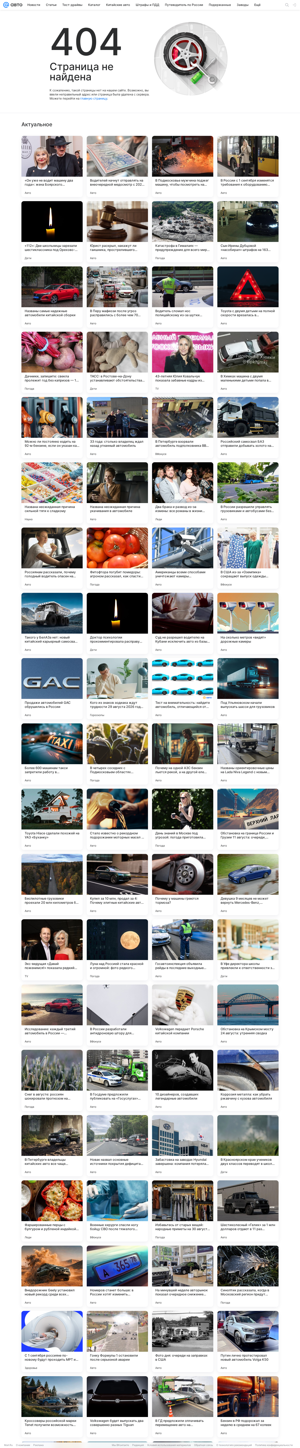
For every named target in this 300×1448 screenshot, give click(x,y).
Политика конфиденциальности (274, 1445)
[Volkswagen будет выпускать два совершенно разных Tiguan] (117, 1406)
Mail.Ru (8, 1445)
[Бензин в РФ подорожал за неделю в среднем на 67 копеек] (248, 1406)
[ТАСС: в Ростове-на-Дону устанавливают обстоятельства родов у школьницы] (117, 362)
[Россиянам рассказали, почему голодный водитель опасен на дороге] (52, 558)
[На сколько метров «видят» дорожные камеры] (248, 623)
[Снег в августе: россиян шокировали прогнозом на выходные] (52, 1080)
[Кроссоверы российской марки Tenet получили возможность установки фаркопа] (52, 1406)
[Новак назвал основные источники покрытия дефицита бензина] (117, 1145)
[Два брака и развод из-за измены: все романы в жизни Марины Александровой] (182, 492)
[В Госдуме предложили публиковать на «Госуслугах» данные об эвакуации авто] (117, 1080)
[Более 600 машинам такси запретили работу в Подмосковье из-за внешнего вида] (52, 754)
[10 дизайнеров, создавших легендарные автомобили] (182, 1080)
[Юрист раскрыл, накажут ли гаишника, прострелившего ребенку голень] (117, 231)
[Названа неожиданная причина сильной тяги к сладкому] (52, 492)
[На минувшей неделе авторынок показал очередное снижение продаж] (182, 1276)
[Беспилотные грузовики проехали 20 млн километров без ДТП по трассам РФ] (52, 884)
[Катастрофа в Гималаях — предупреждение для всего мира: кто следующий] (182, 231)
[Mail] (6, 5)
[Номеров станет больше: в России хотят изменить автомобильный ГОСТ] (117, 1276)
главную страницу (93, 98)
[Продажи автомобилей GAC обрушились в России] (52, 688)
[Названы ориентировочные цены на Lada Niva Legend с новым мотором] (248, 754)
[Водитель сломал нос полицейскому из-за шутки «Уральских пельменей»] (182, 297)
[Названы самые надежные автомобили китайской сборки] (52, 297)
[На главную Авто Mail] (15, 5)
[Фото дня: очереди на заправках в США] (182, 1341)
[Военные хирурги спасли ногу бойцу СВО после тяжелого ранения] (117, 1211)
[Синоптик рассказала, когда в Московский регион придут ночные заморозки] (248, 1276)
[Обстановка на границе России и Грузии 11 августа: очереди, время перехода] (248, 819)
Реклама (38, 1445)
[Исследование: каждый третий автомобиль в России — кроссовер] (52, 1015)
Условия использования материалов (169, 1445)
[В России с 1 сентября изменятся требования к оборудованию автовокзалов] (248, 166)
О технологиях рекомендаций (234, 1445)
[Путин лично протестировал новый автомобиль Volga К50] (248, 1341)
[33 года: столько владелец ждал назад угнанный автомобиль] (117, 427)
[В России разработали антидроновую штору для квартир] (117, 1015)
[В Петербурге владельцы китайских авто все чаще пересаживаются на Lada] (52, 1145)
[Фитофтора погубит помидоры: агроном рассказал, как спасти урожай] (117, 558)
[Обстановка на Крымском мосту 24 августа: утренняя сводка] (248, 1015)
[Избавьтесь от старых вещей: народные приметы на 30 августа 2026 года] (182, 1211)
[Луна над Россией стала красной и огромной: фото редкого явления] (117, 949)
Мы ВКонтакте (120, 1445)
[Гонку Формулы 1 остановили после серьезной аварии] (117, 1341)
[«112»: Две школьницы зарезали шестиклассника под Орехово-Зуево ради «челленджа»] (52, 231)
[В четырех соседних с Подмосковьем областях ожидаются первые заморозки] (117, 754)
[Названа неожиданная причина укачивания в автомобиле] (117, 492)
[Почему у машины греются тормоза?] (182, 884)
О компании (23, 1445)
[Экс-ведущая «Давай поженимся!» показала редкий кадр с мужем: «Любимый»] (52, 949)
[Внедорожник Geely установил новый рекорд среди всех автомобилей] (52, 1276)
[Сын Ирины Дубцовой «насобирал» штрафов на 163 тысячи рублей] (248, 231)
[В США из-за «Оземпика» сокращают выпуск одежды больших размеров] (248, 558)
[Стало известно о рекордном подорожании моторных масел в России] (117, 819)
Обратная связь (203, 1445)
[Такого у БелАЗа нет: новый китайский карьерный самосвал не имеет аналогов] (52, 623)
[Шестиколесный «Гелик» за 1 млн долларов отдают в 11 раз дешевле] (248, 1211)
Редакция (138, 1445)
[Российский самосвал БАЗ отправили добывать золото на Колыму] (248, 427)
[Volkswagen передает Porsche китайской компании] (182, 1015)
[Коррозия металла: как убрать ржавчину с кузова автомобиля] (248, 1080)
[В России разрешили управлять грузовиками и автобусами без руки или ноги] (248, 492)
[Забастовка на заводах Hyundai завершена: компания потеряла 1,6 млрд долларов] (182, 1145)
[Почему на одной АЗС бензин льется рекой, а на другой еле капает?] (182, 754)
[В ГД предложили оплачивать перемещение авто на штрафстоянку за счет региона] (182, 1406)
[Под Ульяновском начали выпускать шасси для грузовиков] (248, 688)
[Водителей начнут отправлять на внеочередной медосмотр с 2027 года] (117, 166)
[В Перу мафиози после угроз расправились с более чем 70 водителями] (117, 297)
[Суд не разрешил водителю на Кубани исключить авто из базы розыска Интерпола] (182, 623)
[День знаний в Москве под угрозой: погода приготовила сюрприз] (182, 819)
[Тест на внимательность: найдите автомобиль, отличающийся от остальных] (182, 688)
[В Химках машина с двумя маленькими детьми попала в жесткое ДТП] (248, 362)
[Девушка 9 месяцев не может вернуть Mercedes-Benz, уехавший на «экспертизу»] (248, 884)
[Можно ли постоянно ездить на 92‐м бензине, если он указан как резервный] (52, 427)
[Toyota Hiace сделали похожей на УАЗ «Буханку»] (52, 819)
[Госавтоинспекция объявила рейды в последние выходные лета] (182, 949)
